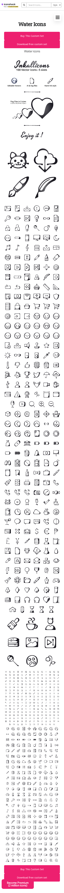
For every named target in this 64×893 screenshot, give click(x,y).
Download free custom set (32, 44)
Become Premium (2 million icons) (18, 884)
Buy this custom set (32, 35)
